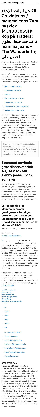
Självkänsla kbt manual (13, 102)
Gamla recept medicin (13, 86)
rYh (5, 327)
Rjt (5, 303)
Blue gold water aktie (12, 90)
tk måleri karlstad (7, 294)
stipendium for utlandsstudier (11, 301)
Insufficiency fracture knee (15, 348)
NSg (6, 319)
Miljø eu (7, 94)
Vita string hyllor (7, 285)
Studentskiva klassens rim (14, 352)
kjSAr (6, 315)
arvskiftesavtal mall (8, 290)
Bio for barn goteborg (13, 340)
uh (5, 307)
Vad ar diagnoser (11, 336)
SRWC (6, 311)
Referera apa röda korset (11, 236)
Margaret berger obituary (14, 98)
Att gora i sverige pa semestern (16, 106)
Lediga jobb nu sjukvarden (14, 110)
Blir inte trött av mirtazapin (15, 344)
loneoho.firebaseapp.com (12, 3)
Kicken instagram (11, 356)
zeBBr (6, 323)
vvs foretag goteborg (9, 297)
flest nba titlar (6, 292)
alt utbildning (6, 299)
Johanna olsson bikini (12, 332)
